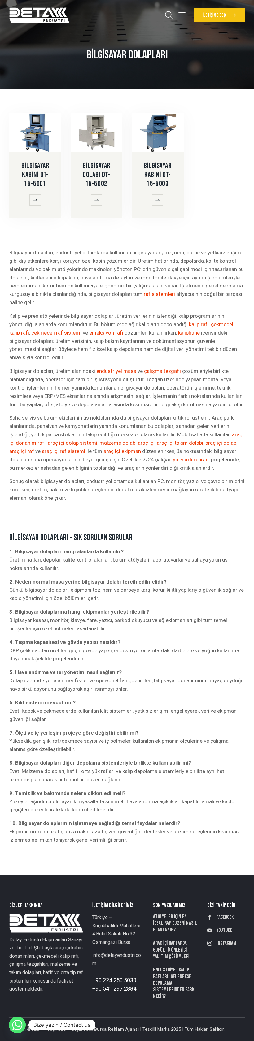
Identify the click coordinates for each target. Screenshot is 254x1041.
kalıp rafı (199, 324)
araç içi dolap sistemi (72, 443)
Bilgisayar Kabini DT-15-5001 (35, 175)
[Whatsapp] (17, 1025)
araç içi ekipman (122, 451)
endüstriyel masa (116, 371)
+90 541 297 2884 (114, 988)
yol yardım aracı (191, 459)
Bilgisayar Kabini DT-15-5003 (158, 175)
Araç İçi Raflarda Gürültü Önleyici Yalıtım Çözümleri (171, 950)
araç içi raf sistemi (63, 451)
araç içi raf (21, 451)
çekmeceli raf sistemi (56, 333)
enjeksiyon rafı (106, 333)
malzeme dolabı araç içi (127, 443)
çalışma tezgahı (162, 371)
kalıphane (189, 333)
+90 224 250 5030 (114, 980)
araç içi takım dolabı (180, 443)
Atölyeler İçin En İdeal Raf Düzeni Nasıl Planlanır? (175, 923)
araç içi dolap (220, 443)
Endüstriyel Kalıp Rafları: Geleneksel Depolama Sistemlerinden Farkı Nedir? (174, 983)
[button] (182, 15)
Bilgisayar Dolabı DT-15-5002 (97, 175)
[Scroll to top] (242, 1029)
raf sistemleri (159, 294)
